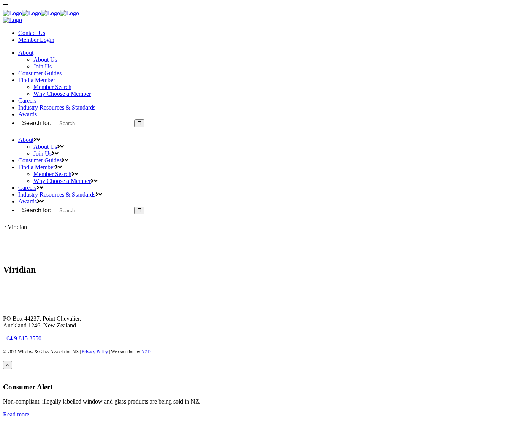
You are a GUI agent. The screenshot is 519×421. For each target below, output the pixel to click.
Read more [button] (16, 414)
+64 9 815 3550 (22, 338)
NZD (146, 351)
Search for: (36, 123)
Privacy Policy (95, 351)
